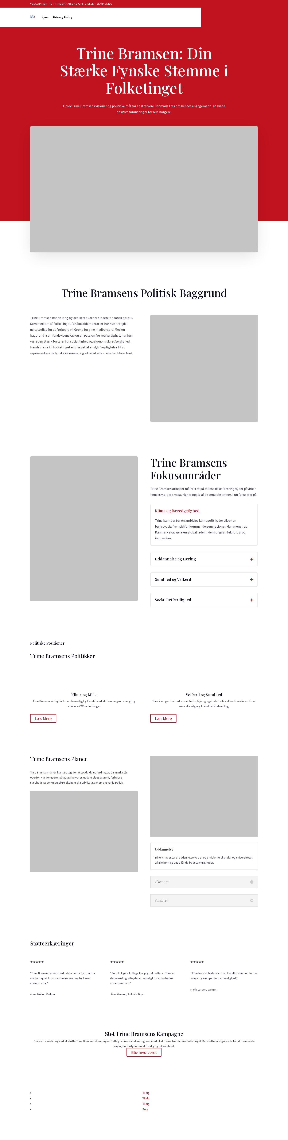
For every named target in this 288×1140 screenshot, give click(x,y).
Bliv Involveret (144, 1052)
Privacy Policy (62, 17)
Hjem (45, 17)
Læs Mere (43, 718)
